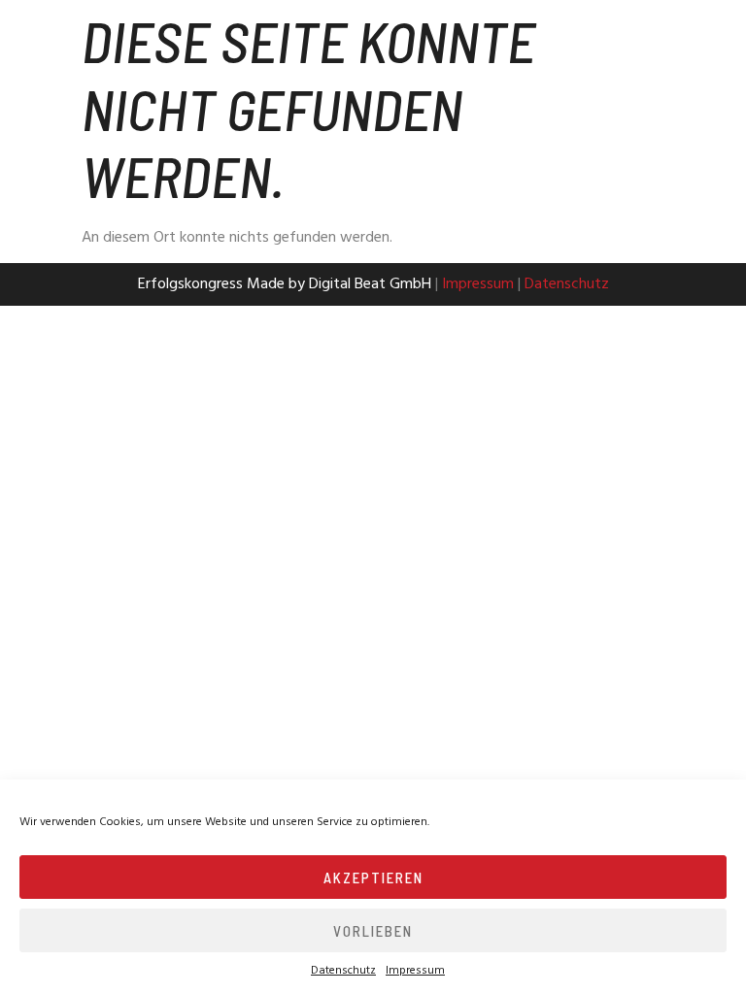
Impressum (415, 970)
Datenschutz (343, 970)
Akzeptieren (373, 877)
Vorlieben (373, 931)
